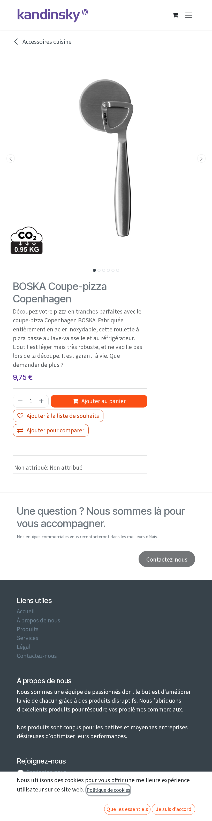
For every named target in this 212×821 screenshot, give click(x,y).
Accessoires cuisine (46, 42)
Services (27, 638)
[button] (10, 158)
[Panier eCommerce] (175, 15)
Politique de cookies (108, 790)
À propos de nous (38, 620)
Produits (28, 629)
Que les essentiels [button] (127, 809)
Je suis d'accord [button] (173, 809)
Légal (24, 646)
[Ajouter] (42, 401)
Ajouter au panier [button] (103, 401)
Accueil (26, 611)
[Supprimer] (19, 401)
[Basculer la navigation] (188, 15)
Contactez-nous (37, 655)
